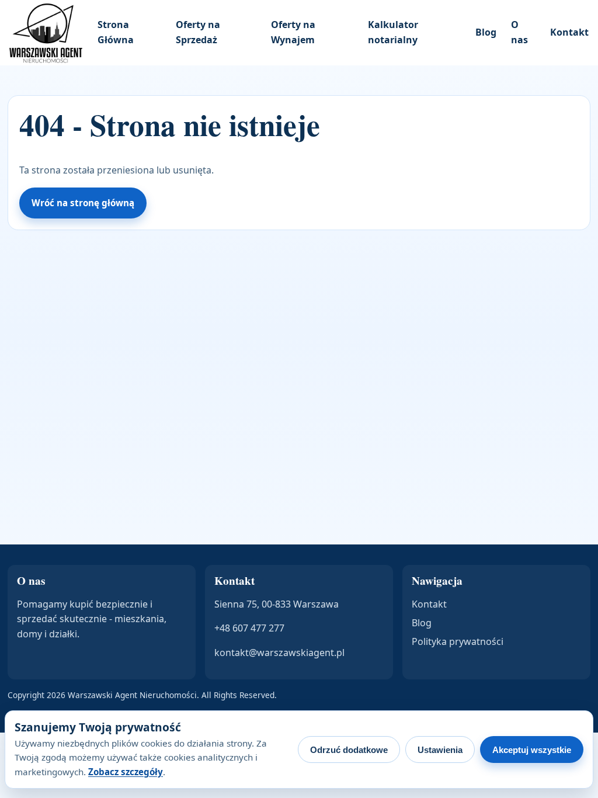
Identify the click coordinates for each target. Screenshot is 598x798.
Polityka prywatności (457, 641)
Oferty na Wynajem (293, 32)
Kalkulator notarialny (393, 32)
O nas (519, 32)
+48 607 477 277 (249, 628)
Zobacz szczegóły (125, 772)
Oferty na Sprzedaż (198, 32)
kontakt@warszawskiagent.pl (279, 652)
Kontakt (569, 32)
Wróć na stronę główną (83, 203)
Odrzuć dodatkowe (349, 750)
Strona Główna (116, 32)
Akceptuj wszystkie (531, 750)
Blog (485, 32)
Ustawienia (440, 750)
